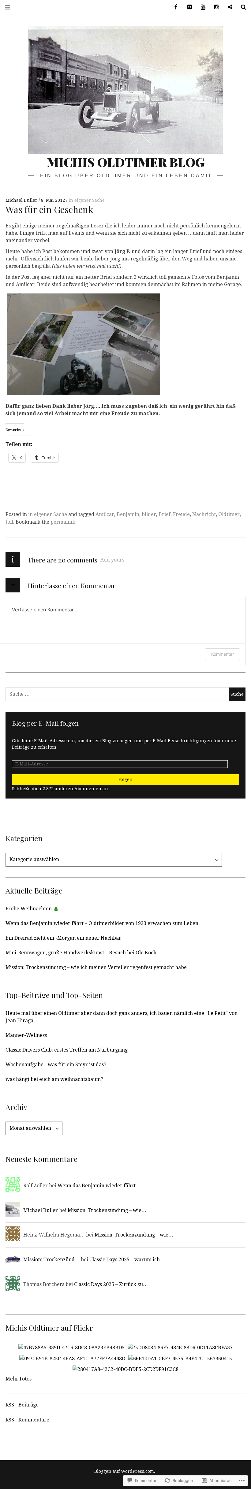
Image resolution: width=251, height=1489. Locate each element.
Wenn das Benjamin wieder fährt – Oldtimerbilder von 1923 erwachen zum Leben (102, 923)
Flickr (187, 7)
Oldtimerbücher (228, 7)
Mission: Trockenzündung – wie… (107, 1210)
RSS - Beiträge (22, 1405)
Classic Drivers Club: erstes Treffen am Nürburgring (67, 1050)
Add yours (112, 560)
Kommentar (222, 654)
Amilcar (105, 514)
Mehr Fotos (19, 1379)
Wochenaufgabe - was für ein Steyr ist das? (56, 1064)
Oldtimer (229, 514)
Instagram (214, 7)
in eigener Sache (87, 200)
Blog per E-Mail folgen (45, 723)
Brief (164, 514)
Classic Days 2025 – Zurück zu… (111, 1284)
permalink (63, 522)
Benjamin (128, 514)
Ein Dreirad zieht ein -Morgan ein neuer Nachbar (63, 938)
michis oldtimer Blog (125, 162)
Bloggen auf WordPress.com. (124, 1471)
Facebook (174, 7)
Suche (241, 7)
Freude (181, 514)
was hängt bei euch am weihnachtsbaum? (54, 1079)
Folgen (125, 779)
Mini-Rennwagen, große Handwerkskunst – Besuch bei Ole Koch (81, 953)
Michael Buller (22, 200)
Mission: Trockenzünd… (51, 1259)
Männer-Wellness (26, 1035)
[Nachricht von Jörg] (84, 395)
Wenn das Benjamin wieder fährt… (99, 1186)
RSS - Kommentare (27, 1420)
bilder (149, 514)
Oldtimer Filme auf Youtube (201, 7)
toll (9, 522)
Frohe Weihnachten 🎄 (32, 909)
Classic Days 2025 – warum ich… (127, 1259)
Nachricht (204, 514)
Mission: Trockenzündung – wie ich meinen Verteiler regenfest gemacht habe (96, 967)
